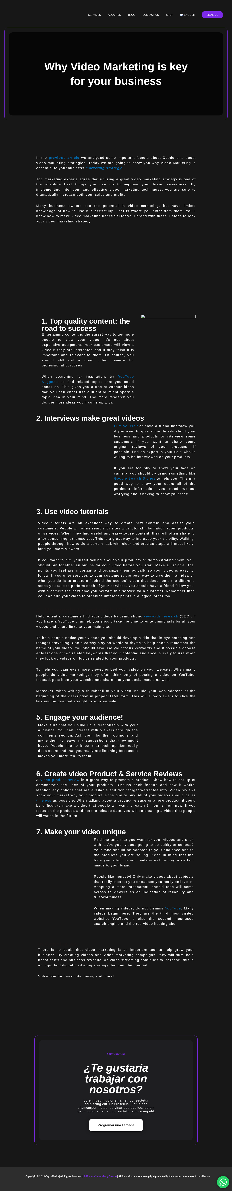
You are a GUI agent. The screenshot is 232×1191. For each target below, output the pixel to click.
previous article (64, 158)
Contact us (150, 14)
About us (114, 14)
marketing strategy (104, 168)
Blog (131, 14)
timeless (44, 800)
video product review (60, 780)
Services (94, 14)
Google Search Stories (135, 478)
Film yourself (126, 426)
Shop (169, 14)
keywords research (161, 616)
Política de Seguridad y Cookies (100, 1176)
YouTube (173, 908)
